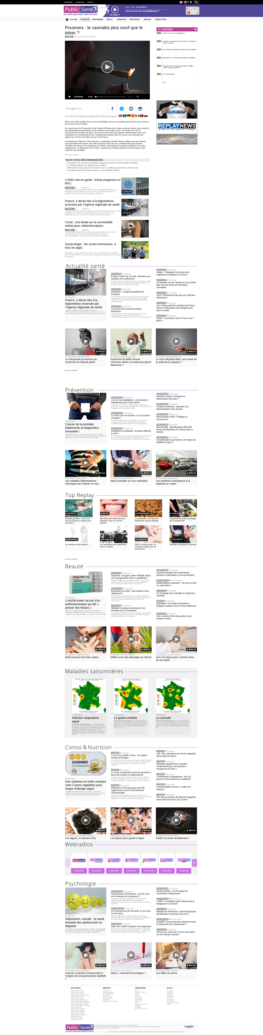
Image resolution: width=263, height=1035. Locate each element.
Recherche (106, 995)
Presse (169, 1004)
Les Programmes (108, 993)
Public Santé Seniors (77, 992)
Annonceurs (171, 1001)
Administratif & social (141, 1004)
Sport (136, 1002)
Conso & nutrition (140, 992)
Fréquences (106, 990)
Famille (137, 993)
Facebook (170, 992)
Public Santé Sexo (77, 998)
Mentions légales (113, 1031)
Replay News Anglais (77, 1010)
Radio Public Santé (77, 990)
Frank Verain (90, 37)
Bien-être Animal (76, 1007)
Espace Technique (173, 1002)
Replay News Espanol (78, 1011)
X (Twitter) (170, 993)
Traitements (138, 1001)
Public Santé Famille (77, 996)
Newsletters (170, 996)
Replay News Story (77, 1019)
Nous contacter (107, 996)
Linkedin (169, 995)
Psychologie (138, 998)
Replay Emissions (108, 992)
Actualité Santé (108, 998)
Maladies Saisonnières (110, 1001)
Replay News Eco (76, 1016)
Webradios (106, 999)
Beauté (137, 990)
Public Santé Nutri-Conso (79, 999)
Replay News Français (78, 1008)
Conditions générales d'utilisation (128, 1031)
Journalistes (170, 999)
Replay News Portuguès (78, 1014)
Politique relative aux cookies (175, 1031)
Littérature (138, 1005)
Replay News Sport (77, 1017)
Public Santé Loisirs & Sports (80, 995)
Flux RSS (170, 990)
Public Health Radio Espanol (80, 1002)
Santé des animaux (141, 1008)
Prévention (138, 996)
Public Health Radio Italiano (79, 1004)
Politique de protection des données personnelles (152, 1031)
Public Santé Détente (78, 993)
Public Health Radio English (79, 1001)
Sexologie (138, 1007)
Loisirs (137, 995)
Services (169, 998)
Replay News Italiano (77, 1013)
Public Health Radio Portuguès (80, 1005)
